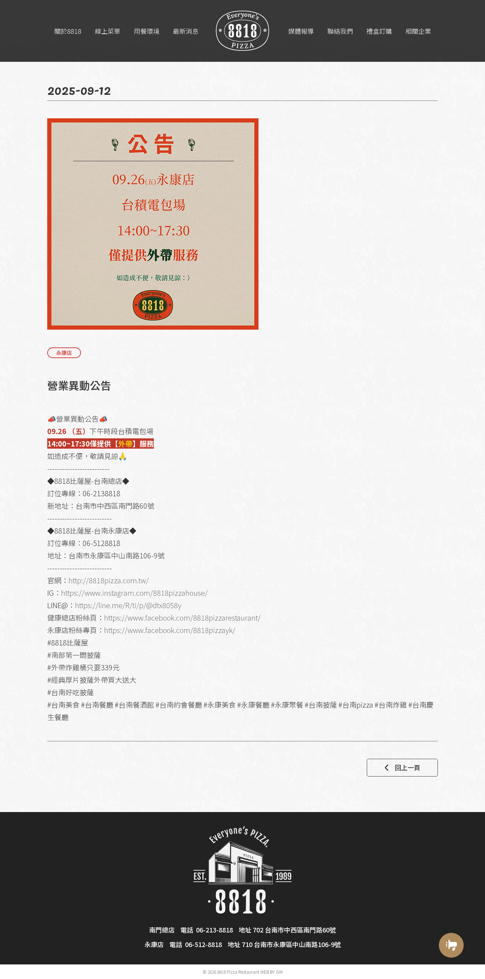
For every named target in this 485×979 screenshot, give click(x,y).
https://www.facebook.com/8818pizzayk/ (169, 630)
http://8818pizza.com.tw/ (109, 580)
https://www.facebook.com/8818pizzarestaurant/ (182, 617)
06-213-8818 (214, 929)
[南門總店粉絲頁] (451, 971)
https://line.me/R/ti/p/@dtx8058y (128, 605)
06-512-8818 (203, 944)
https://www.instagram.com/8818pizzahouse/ (134, 593)
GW (279, 972)
